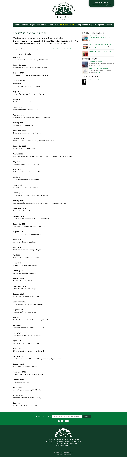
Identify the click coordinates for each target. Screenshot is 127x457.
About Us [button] (52, 25)
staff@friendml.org (63, 445)
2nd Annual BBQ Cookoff (99, 69)
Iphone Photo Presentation (100, 44)
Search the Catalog (101, 2)
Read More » (100, 65)
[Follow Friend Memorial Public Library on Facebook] (59, 421)
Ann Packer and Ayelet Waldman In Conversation (99, 36)
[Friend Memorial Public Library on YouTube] (67, 421)
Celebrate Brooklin (97, 62)
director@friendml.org (69, 443)
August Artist (94, 79)
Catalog (25, 25)
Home (17, 25)
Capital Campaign (96, 25)
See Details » (96, 47)
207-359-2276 (55, 443)
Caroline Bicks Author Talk (100, 51)
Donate (109, 25)
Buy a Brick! (83, 25)
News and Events (67, 25)
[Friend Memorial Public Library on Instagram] (63, 421)
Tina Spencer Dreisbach (62, 49)
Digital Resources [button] (37, 25)
